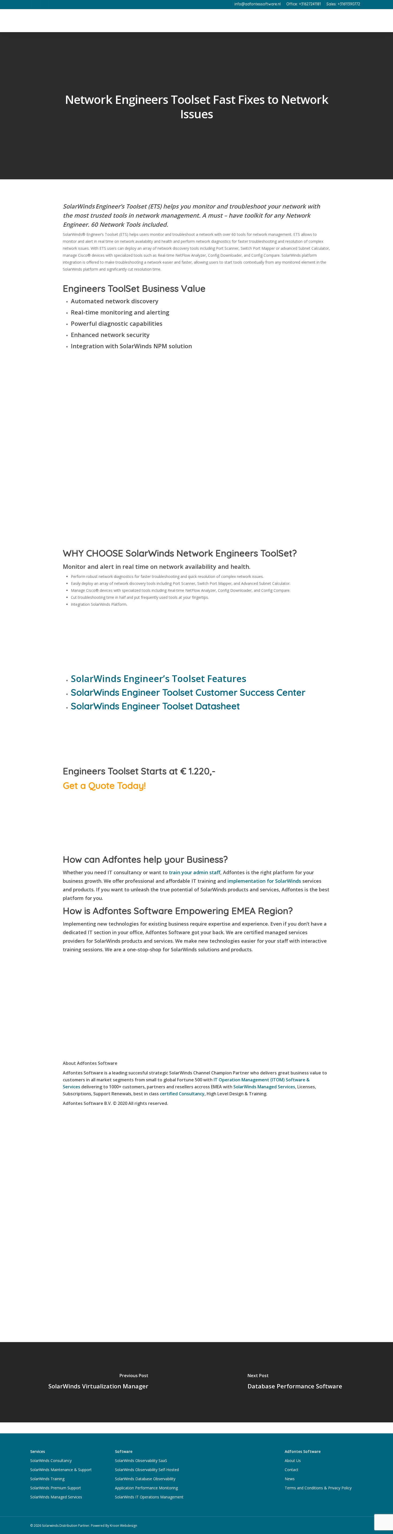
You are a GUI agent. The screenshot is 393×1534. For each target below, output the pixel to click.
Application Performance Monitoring (146, 1487)
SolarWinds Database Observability (145, 1478)
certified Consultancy (182, 1094)
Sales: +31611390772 (343, 4)
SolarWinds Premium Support (55, 1487)
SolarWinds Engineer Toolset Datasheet (155, 706)
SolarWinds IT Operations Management (149, 1496)
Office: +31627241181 (303, 4)
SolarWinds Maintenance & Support (61, 1469)
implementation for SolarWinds (264, 881)
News (290, 1478)
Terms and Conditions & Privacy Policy (318, 1487)
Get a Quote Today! (104, 785)
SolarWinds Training (47, 1478)
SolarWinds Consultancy (51, 1460)
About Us (293, 1460)
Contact (291, 1469)
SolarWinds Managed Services (264, 1087)
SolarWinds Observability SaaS (141, 1460)
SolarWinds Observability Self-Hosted (147, 1469)
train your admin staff (194, 872)
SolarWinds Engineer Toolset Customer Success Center (188, 692)
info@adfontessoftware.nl (257, 4)
